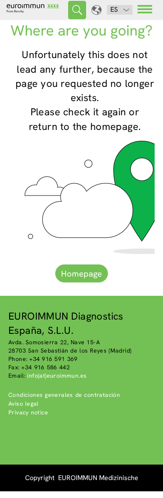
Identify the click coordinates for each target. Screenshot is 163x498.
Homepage (81, 273)
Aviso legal (23, 403)
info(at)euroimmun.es (57, 375)
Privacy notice (28, 412)
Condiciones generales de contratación (64, 395)
